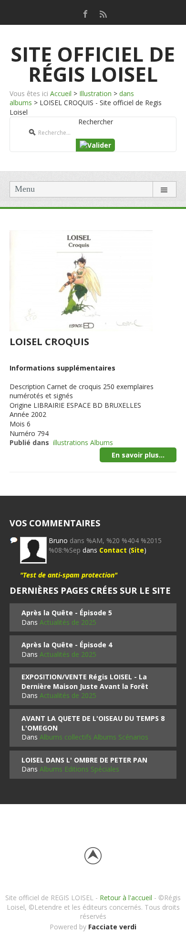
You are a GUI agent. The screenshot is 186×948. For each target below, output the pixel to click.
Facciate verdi (112, 926)
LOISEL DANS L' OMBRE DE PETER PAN (84, 759)
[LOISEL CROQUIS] (81, 279)
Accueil (61, 93)
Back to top (93, 855)
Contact (113, 550)
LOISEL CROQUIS (49, 341)
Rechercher (95, 121)
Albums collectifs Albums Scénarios (94, 736)
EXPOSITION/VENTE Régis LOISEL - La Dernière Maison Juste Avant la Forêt (84, 681)
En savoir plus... (138, 454)
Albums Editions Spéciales (79, 769)
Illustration (95, 93)
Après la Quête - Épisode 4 (66, 644)
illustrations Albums (83, 442)
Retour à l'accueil (126, 897)
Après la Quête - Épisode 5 (66, 612)
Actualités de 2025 (68, 622)
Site (137, 550)
